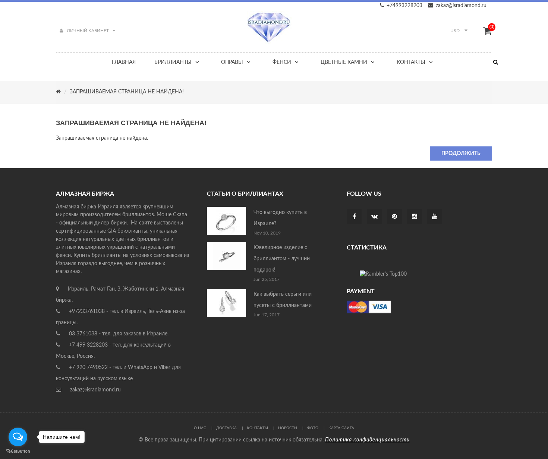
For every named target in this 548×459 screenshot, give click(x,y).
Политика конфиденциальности (367, 440)
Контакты (257, 428)
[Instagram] (414, 217)
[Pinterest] (394, 217)
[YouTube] (434, 217)
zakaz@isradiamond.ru (461, 5)
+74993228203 (404, 5)
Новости (287, 428)
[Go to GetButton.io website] (18, 451)
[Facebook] (354, 217)
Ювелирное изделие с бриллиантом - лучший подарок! (281, 259)
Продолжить (461, 153)
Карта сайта (341, 428)
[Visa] (369, 306)
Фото (312, 428)
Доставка (226, 428)
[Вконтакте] (374, 217)
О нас (200, 428)
